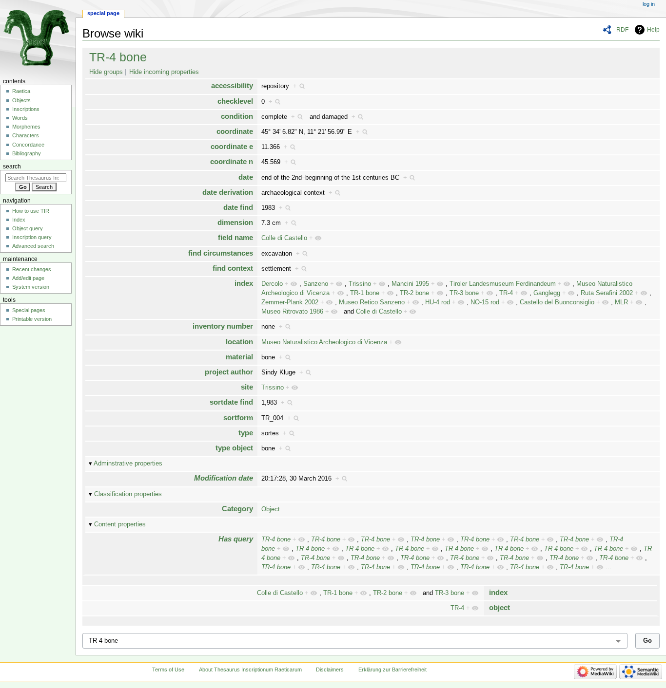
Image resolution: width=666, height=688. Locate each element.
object (499, 607)
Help (653, 29)
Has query (235, 539)
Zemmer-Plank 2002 (289, 302)
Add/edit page (28, 278)
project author (229, 372)
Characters (25, 135)
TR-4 (506, 293)
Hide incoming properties (164, 72)
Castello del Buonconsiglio (557, 302)
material (239, 357)
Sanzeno (315, 283)
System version (30, 287)
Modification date (223, 478)
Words (20, 118)
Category (237, 508)
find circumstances (220, 253)
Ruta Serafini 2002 (607, 293)
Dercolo (272, 283)
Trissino (360, 283)
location (239, 341)
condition (237, 116)
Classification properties (128, 494)
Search (12, 166)
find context (233, 268)
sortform (238, 417)
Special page (103, 13)
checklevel (235, 101)
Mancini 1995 (410, 283)
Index (18, 220)
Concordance (28, 145)
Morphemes (26, 127)
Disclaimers (330, 669)
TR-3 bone (464, 293)
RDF (622, 29)
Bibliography (26, 153)
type (245, 432)
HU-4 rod (437, 302)
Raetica (21, 91)
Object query (27, 228)
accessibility (232, 85)
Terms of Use (168, 669)
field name (235, 237)
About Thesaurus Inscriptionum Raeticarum (250, 669)
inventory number (223, 326)
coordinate (234, 131)
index (244, 283)
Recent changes (31, 269)
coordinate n (231, 161)
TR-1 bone (364, 293)
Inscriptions (25, 109)
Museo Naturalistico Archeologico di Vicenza (324, 342)
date (245, 177)
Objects (21, 100)
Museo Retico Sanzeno (372, 302)
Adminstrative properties (128, 463)
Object (270, 509)
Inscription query (32, 237)
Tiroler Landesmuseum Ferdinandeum (503, 283)
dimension (235, 222)
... (608, 567)
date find (238, 207)
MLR (621, 302)
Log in (649, 4)
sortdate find (231, 402)
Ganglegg (546, 293)
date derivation (227, 192)
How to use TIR (30, 211)
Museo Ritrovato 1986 (292, 311)
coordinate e (232, 146)
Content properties (120, 524)
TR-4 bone (118, 57)
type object (234, 448)
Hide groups (106, 72)
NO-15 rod (484, 302)
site (247, 387)
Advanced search (33, 246)
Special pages (28, 310)
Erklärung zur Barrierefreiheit (392, 669)
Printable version (32, 319)
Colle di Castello (284, 238)
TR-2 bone (414, 293)
